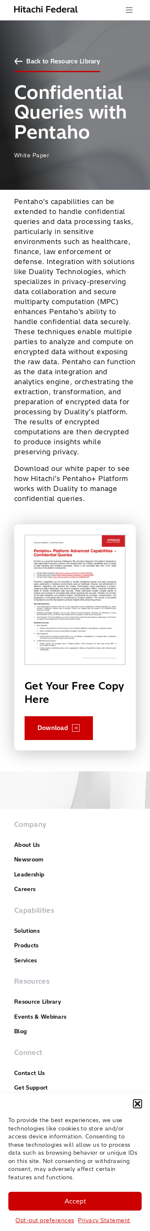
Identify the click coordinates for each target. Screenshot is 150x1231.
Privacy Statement (104, 1220)
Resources (32, 981)
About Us (27, 844)
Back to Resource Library (63, 61)
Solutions (27, 930)
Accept (75, 1201)
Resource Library (37, 1001)
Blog (20, 1031)
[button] (137, 1104)
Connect (28, 1052)
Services (25, 960)
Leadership (29, 874)
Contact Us (29, 1073)
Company (30, 824)
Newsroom (29, 859)
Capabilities (34, 910)
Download (53, 728)
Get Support (31, 1087)
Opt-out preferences (44, 1220)
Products (26, 945)
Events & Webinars (40, 1016)
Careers (24, 889)
